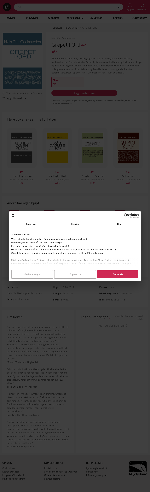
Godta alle (118, 274)
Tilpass (73, 274)
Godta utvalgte (32, 274)
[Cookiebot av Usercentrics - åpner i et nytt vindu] (126, 215)
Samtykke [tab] (31, 224)
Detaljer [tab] (75, 224)
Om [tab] (119, 224)
